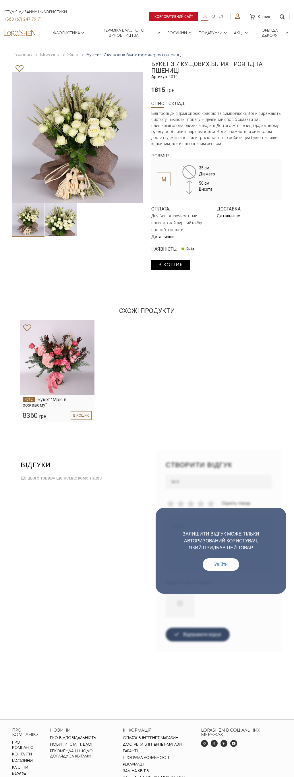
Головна (22, 55)
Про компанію (23, 745)
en (220, 16)
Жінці (72, 55)
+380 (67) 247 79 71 (22, 19)
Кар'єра (19, 774)
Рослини (177, 33)
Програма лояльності (146, 758)
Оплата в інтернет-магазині (151, 738)
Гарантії (130, 751)
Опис (157, 103)
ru (212, 16)
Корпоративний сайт (173, 17)
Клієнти (20, 768)
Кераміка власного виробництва (123, 33)
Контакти (22, 754)
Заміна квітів (136, 771)
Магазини (22, 761)
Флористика (66, 33)
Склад (177, 103)
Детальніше (163, 236)
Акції (238, 33)
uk (204, 16)
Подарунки (211, 33)
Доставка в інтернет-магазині (154, 745)
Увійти (221, 564)
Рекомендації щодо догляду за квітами (71, 753)
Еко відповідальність (73, 738)
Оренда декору (270, 33)
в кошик (170, 265)
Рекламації (133, 764)
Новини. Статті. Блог (71, 745)
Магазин (49, 55)
